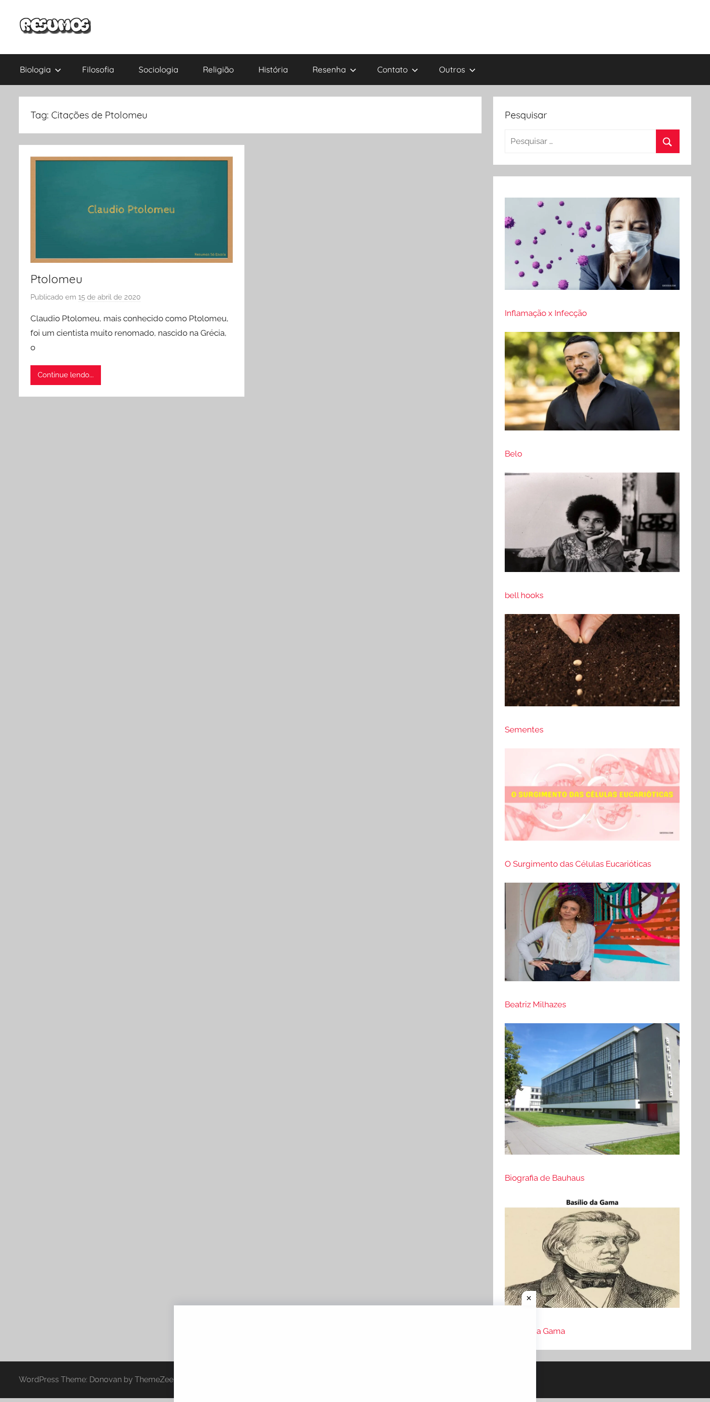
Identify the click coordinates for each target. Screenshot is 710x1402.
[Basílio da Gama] (592, 1256)
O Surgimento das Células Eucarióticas (578, 864)
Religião (218, 69)
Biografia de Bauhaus (544, 1178)
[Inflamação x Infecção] (592, 248)
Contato (392, 69)
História (273, 69)
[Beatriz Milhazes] (592, 936)
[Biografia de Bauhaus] (592, 1093)
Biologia (35, 69)
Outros (452, 69)
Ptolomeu (56, 279)
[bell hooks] (592, 526)
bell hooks (524, 595)
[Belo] (592, 385)
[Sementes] (592, 664)
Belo (513, 453)
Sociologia (158, 69)
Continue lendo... (66, 375)
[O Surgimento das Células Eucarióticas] (592, 798)
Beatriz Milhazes (535, 1004)
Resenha (329, 69)
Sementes (524, 729)
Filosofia (98, 69)
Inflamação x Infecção (546, 313)
